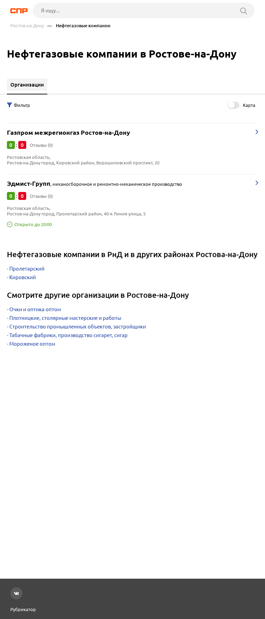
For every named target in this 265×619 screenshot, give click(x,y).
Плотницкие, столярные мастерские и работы (65, 318)
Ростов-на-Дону (27, 25)
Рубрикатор (23, 609)
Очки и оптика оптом (35, 309)
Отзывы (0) (41, 145)
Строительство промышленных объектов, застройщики (77, 326)
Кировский (22, 277)
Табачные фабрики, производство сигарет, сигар (68, 335)
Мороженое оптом (32, 343)
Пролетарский (27, 268)
